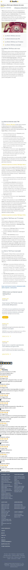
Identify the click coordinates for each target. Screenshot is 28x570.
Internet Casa (5, 474)
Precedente (2, 374)
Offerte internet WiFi (5, 484)
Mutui (3, 533)
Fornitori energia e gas (6, 519)
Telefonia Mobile (19, 474)
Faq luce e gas (4, 513)
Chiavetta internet (18, 491)
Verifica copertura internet (7, 495)
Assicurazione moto (18, 505)
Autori (10, 553)
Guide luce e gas (4, 512)
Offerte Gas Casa (5, 507)
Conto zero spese (18, 514)
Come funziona (5, 546)
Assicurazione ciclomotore (20, 507)
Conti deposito (5, 528)
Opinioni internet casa (6, 497)
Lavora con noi (14, 558)
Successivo (8, 374)
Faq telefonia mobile (18, 489)
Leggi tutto (5, 317)
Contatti (18, 558)
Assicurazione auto (18, 504)
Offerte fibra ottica (5, 478)
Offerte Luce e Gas (5, 504)
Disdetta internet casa (6, 494)
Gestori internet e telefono (7, 498)
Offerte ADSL (4, 487)
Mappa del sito (5, 544)
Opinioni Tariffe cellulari (19, 486)
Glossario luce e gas (5, 515)
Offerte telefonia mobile (19, 476)
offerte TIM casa (10, 124)
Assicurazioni (18, 502)
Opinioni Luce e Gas (5, 511)
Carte (3, 530)
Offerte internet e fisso (6, 489)
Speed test (3, 491)
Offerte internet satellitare (6, 486)
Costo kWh (3, 516)
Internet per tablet (18, 490)
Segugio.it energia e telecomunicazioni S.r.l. (12, 563)
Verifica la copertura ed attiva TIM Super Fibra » (14, 164)
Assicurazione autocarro (19, 508)
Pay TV (3, 537)
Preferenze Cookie (17, 557)
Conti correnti (18, 512)
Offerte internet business (6, 490)
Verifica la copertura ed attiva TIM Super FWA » (14, 215)
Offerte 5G (16, 480)
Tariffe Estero (17, 482)
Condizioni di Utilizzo (16, 555)
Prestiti (3, 535)
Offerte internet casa (5, 476)
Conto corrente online (19, 515)
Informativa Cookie (9, 557)
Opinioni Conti (17, 516)
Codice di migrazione (5, 493)
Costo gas (3, 518)
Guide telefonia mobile (19, 487)
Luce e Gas (4, 502)
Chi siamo (6, 553)
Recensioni (14, 553)
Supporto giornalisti (20, 553)
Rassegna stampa (7, 555)
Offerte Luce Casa (5, 505)
